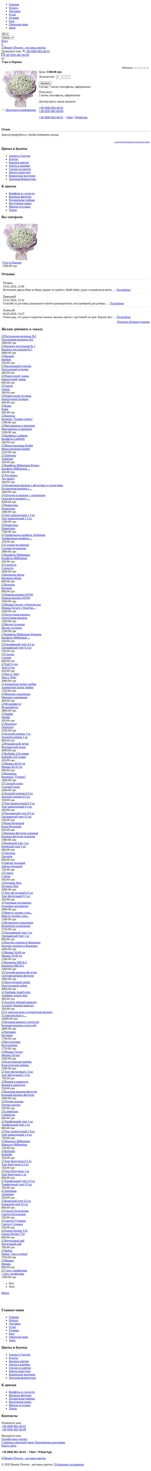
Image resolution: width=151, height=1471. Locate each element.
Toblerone (7, 458)
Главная (14, 4)
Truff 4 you (8, 667)
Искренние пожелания (15, 925)
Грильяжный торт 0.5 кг (16, 647)
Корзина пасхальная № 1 (16, 349)
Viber (69, 117)
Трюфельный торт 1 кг (15, 1124)
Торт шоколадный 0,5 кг (16, 806)
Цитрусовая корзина (14, 617)
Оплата (13, 7)
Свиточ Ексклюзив (13, 1214)
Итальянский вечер (13, 747)
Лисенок (6, 856)
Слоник (6, 657)
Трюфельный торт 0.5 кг (16, 1184)
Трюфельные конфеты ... (16, 538)
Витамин (7, 1035)
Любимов (7, 1194)
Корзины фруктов (20, 196)
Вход (4, 41)
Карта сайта (8, 1445)
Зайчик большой (11, 866)
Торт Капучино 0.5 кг (15, 1164)
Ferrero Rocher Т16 (13, 1234)
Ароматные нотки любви (17, 687)
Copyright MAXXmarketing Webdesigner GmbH (132, 142)
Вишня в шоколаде (13, 1085)
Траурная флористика (22, 179)
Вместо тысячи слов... (15, 916)
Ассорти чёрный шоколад (17, 1005)
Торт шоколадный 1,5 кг (16, 518)
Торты (13, 209)
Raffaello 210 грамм (13, 757)
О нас (12, 14)
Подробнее (123, 289)
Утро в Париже (12, 262)
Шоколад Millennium (14, 1144)
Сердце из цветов (20, 169)
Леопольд (7, 727)
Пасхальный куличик (14, 369)
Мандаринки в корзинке (16, 429)
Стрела (5, 876)
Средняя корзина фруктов (17, 975)
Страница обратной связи (17, 1442)
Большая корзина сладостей (18, 1025)
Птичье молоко (10, 1104)
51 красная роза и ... (13, 1015)
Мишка (6, 1263)
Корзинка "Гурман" (13, 776)
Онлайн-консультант (14, 1439)
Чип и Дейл (8, 677)
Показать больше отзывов (133, 321)
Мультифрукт (9, 707)
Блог (12, 21)
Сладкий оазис (10, 786)
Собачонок (8, 1114)
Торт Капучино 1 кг (14, 1174)
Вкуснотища (9, 1045)
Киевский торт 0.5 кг (14, 1204)
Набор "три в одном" (14, 1253)
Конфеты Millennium (14, 558)
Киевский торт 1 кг (13, 846)
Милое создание (11, 627)
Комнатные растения (22, 175)
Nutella (5, 717)
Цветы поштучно (20, 172)
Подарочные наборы (22, 200)
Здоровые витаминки (14, 906)
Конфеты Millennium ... (15, 468)
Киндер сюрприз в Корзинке (19, 945)
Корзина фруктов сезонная (18, 836)
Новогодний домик (13, 379)
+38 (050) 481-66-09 (16, 55)
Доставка (14, 11)
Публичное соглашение (69, 1464)
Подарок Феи (9, 886)
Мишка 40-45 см (11, 766)
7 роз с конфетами (12, 1273)
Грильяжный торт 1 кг (15, 935)
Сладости (7, 568)
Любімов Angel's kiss (14, 995)
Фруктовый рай (11, 1244)
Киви (4, 409)
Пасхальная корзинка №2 (17, 339)
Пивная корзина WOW (15, 597)
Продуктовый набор (14, 985)
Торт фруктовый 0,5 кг (15, 896)
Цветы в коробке (19, 165)
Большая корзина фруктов (17, 1094)
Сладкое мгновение (13, 548)
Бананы (6, 359)
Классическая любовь (15, 1065)
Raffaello (6, 1154)
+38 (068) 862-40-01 (37, 51)
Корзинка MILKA (12, 965)
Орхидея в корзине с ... (15, 498)
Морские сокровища (14, 697)
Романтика (8, 508)
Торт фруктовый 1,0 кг (15, 1075)
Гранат (5, 389)
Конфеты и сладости (22, 193)
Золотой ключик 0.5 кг (15, 796)
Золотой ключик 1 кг (14, 737)
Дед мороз (7, 478)
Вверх (5, 1292)
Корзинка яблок (11, 578)
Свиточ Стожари (12, 1224)
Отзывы (14, 17)
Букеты (13, 159)
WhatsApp (81, 117)
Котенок (6, 588)
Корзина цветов (19, 162)
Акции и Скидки (19, 155)
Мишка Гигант (10, 1055)
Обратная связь (18, 24)
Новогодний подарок (14, 399)
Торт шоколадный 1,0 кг (16, 1134)
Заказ (12, 27)
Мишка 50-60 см (11, 955)
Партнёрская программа (50, 1442)
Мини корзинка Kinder (15, 448)
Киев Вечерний (11, 826)
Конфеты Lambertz (13, 438)
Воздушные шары (20, 203)
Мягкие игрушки (19, 206)
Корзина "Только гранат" (17, 419)
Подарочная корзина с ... (16, 488)
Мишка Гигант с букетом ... (18, 607)
